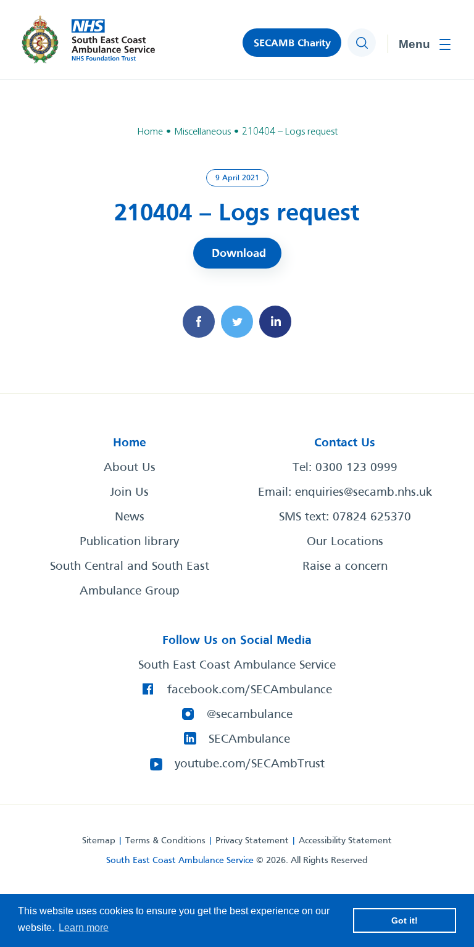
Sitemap (98, 840)
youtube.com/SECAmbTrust (250, 764)
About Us (130, 468)
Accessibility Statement (345, 840)
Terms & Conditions (165, 840)
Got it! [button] (404, 920)
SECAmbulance (249, 739)
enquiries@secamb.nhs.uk (363, 492)
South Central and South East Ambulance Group (129, 579)
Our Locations (345, 542)
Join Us (129, 492)
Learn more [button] (84, 927)
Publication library (129, 542)
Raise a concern (345, 566)
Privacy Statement (252, 840)
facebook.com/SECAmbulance (249, 690)
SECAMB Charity (292, 43)
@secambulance (250, 714)
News (129, 517)
